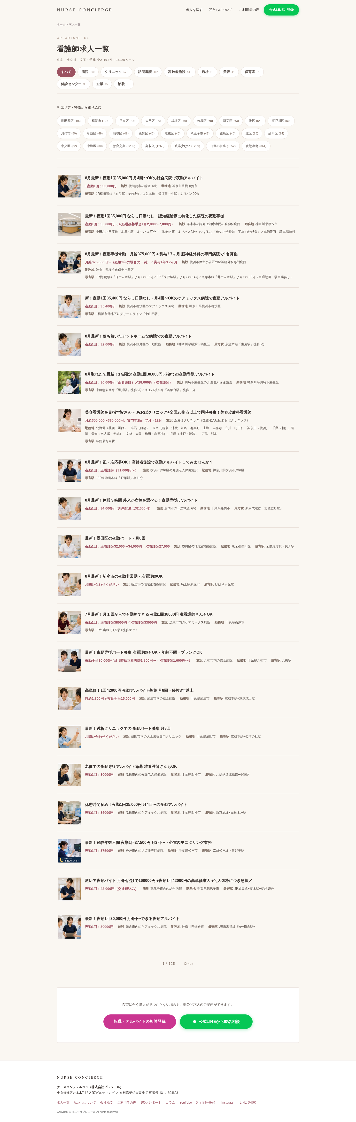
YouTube (185, 1102)
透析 (207, 72)
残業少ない (187, 146)
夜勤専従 (256, 146)
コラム (170, 1102)
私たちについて (221, 10)
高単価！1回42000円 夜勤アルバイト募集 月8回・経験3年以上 (139, 690)
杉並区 (95, 133)
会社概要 (106, 1102)
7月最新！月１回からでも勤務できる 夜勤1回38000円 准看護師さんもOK (149, 614)
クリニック (116, 72)
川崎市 (69, 133)
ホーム (61, 24)
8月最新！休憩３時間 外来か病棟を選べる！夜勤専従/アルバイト (141, 500)
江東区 (172, 133)
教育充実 (124, 146)
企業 (102, 84)
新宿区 (231, 121)
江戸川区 (281, 121)
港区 (255, 121)
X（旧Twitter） (206, 1102)
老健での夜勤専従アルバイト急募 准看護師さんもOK (131, 766)
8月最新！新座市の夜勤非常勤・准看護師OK (124, 576)
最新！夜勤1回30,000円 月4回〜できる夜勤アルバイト (132, 919)
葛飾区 (147, 133)
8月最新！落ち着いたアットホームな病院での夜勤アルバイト (138, 336)
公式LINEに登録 (281, 10)
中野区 (95, 146)
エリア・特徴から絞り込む (81, 107)
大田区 (153, 121)
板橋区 (179, 121)
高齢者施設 (179, 72)
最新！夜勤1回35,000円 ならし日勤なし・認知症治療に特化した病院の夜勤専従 (154, 216)
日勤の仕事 (223, 146)
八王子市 (200, 133)
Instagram (228, 1102)
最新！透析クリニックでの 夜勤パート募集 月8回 (127, 728)
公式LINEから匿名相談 (219, 1022)
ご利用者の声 (249, 10)
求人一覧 (63, 1102)
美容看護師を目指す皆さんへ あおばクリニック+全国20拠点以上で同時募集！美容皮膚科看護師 (168, 412)
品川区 (276, 133)
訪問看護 (148, 72)
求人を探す (194, 10)
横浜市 (100, 121)
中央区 (69, 146)
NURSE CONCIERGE (85, 10)
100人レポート (150, 1102)
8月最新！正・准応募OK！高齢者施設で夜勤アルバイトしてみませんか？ (149, 462)
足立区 (127, 121)
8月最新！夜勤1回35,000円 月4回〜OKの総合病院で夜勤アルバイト (144, 178)
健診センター (73, 84)
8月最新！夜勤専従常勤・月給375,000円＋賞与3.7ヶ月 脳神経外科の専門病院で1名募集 (161, 254)
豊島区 (227, 133)
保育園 (252, 72)
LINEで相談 (248, 1102)
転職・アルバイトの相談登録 (140, 1021)
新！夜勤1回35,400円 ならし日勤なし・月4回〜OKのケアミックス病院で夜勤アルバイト (162, 298)
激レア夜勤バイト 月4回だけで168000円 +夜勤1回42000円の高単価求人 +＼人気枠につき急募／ (168, 881)
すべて (66, 72)
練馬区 (205, 121)
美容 (229, 72)
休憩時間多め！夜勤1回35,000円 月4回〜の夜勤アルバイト (136, 804)
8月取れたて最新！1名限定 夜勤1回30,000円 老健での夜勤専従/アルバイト (150, 374)
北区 (252, 133)
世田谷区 (71, 121)
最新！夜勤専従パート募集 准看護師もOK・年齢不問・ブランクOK (143, 652)
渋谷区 (121, 133)
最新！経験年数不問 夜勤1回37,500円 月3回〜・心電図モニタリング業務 (148, 842)
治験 (123, 84)
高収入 (154, 146)
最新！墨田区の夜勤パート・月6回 (115, 538)
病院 (88, 72)
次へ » (188, 963)
